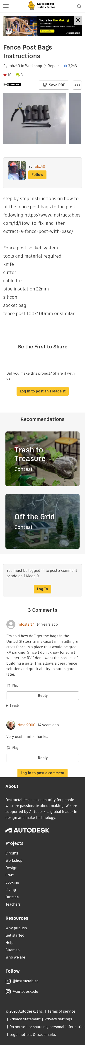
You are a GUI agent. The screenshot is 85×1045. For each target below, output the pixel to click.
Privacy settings (58, 1019)
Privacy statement (25, 1019)
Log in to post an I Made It (43, 391)
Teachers (13, 904)
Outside (12, 897)
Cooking (12, 882)
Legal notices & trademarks (32, 1034)
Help (9, 942)
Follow (37, 174)
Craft (9, 875)
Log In (42, 589)
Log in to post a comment (42, 773)
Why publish (16, 928)
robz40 (14, 66)
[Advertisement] (42, 26)
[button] (6, 6)
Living (10, 889)
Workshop (33, 66)
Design (11, 867)
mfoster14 (26, 624)
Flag (15, 685)
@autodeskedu (25, 991)
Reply (43, 695)
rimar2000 (26, 725)
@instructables (25, 981)
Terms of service (61, 1011)
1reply (15, 705)
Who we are (15, 957)
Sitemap (12, 950)
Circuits (11, 853)
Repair (53, 66)
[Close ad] (78, 20)
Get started (14, 935)
